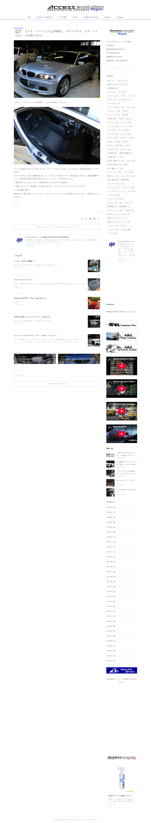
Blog (29, 17)
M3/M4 (111, 118)
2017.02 (111, 596)
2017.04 (111, 586)
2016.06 (111, 636)
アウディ (111, 99)
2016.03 (111, 651)
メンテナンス (128, 187)
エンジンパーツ (114, 172)
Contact (75, 17)
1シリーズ (112, 122)
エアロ (131, 161)
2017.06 (111, 576)
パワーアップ (113, 187)
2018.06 (111, 517)
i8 (116, 138)
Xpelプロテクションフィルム (118, 214)
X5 (125, 142)
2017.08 (111, 567)
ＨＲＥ (127, 203)
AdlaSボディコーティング (117, 218)
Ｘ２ (131, 96)
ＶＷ (128, 145)
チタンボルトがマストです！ (23, 280)
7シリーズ (125, 134)
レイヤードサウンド (115, 107)
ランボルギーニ (125, 99)
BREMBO (111, 206)
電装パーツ (112, 176)
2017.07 (111, 572)
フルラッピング (113, 111)
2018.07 (111, 512)
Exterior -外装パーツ (115, 161)
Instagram (120, 17)
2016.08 (111, 626)
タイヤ (131, 191)
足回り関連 (112, 180)
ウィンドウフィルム (115, 184)
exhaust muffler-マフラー (117, 164)
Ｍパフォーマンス (114, 210)
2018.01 (111, 542)
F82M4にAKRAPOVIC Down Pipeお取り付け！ (30, 298)
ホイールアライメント (115, 191)
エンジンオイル (128, 176)
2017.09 (111, 562)
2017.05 (111, 581)
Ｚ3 (122, 96)
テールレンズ (113, 195)
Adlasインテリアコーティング (118, 222)
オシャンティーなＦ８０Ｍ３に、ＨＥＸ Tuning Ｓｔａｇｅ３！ (36, 335)
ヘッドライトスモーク (116, 226)
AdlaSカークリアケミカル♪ (117, 84)
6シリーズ (112, 134)
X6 (110, 145)
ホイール (111, 130)
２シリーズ (125, 122)
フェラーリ (112, 96)
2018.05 (111, 522)
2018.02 (111, 537)
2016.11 (111, 611)
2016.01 (111, 661)
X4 (118, 142)
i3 (109, 138)
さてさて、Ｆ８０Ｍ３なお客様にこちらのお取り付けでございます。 (33, 321)
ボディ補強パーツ (114, 168)
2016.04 (111, 646)
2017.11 (111, 552)
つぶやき (125, 229)
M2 (125, 115)
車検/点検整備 (126, 153)
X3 (110, 142)
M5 (121, 118)
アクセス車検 (62, 17)
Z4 (123, 138)
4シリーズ (127, 126)
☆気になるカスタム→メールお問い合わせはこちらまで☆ (57, 227)
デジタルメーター (114, 203)
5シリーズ (124, 130)
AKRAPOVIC (124, 206)
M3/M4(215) (17, 206)
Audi (126, 111)
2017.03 (111, 591)
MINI (119, 145)
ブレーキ (128, 172)
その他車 (112, 153)
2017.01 (111, 601)
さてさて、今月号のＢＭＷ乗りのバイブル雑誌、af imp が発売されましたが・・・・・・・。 (40, 265)
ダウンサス (122, 80)
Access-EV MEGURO (44, 17)
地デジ (110, 80)
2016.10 (111, 616)
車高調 (125, 180)
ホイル (131, 107)
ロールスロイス (113, 103)
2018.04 (111, 527)
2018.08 (111, 507)
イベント (112, 233)
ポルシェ (125, 149)
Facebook (107, 17)
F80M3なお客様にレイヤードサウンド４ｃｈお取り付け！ (33, 317)
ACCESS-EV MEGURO (57, 384)
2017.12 (111, 547)
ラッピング (112, 229)
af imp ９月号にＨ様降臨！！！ (25, 261)
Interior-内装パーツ (115, 157)
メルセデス (112, 149)
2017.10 (111, 557)
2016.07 (111, 631)
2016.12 (111, 606)
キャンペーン (113, 115)
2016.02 (111, 656)
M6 (129, 118)
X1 (131, 138)
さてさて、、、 (18, 302)
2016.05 (111, 641)
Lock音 (129, 210)
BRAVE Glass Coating (91, 17)
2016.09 (111, 621)
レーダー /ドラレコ (115, 199)
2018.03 (111, 532)
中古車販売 (112, 88)
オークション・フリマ (116, 92)
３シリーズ (113, 126)
